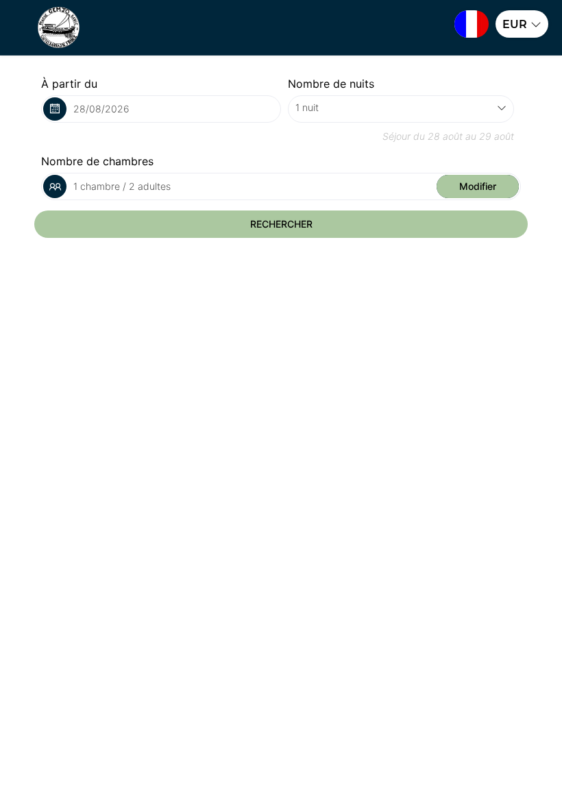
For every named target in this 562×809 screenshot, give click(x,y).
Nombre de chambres (97, 161)
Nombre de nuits (331, 83)
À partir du (69, 83)
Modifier (477, 186)
